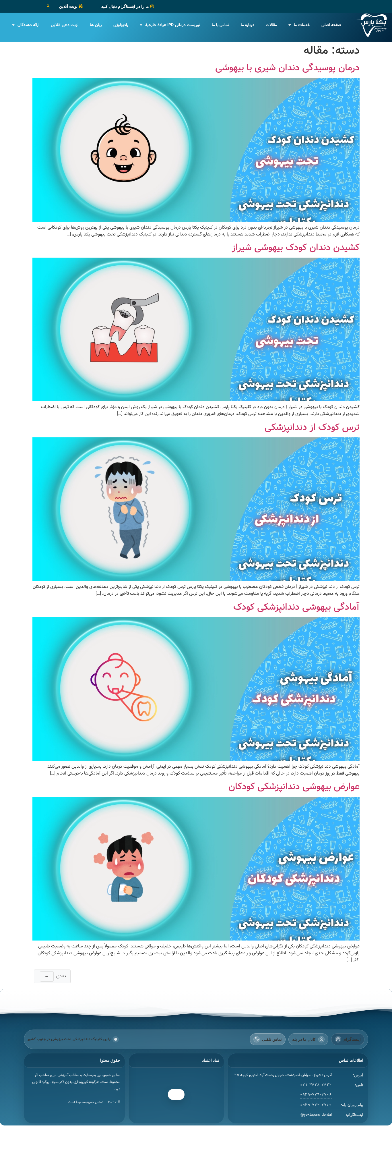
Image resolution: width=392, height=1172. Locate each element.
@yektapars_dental (316, 1115)
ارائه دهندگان (28, 25)
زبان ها (96, 25)
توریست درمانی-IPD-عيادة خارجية (172, 25)
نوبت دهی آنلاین (64, 25)
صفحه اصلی (331, 25)
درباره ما (247, 25)
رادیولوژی (120, 25)
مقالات (271, 25)
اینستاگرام (352, 1039)
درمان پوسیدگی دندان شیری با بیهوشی (287, 68)
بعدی (55, 976)
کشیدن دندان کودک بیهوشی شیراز (296, 247)
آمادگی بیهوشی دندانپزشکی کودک (296, 607)
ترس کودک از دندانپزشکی (312, 427)
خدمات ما (302, 25)
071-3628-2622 (316, 1085)
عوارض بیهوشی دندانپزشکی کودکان (294, 786)
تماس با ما (220, 25)
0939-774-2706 (316, 1095)
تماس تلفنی (272, 1039)
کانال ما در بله (304, 1039)
